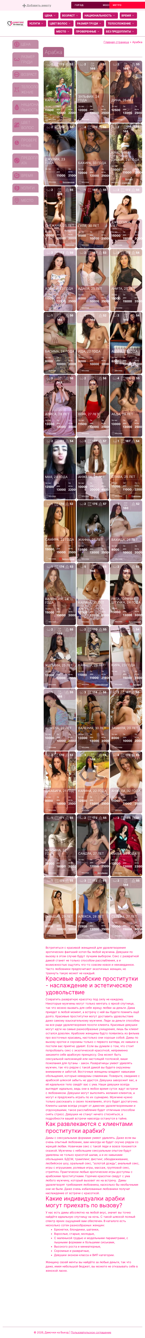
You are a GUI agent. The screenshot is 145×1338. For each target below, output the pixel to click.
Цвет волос (58, 23)
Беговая (137, 684)
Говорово (69, 245)
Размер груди (87, 23)
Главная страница (116, 42)
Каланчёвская (101, 684)
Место (61, 31)
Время (126, 15)
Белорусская (68, 559)
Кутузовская (135, 621)
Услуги (34, 23)
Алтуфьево (103, 872)
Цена (48, 15)
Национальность (98, 15)
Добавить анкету (38, 5)
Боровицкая (68, 182)
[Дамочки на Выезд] (15, 23)
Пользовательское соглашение (91, 1332)
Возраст (68, 15)
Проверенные (86, 31)
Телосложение (119, 23)
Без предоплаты (118, 31)
